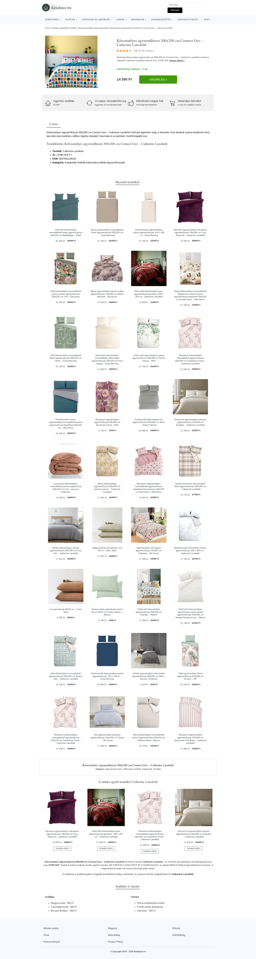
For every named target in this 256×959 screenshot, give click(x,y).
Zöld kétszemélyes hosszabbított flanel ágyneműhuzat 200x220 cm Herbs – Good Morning (65, 358)
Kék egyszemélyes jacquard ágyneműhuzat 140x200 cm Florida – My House (107, 737)
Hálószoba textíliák (85, 28)
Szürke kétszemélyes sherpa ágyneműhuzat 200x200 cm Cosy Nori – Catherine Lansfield (65, 550)
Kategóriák (64, 28)
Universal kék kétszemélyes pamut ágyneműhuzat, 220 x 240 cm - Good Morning (107, 676)
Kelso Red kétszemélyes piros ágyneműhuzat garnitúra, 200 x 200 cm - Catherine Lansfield (148, 294)
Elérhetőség (178, 935)
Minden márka (51, 928)
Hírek (46, 935)
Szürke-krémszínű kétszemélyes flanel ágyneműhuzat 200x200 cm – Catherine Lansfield (190, 486)
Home (47, 28)
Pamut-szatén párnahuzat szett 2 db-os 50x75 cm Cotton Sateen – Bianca (107, 612)
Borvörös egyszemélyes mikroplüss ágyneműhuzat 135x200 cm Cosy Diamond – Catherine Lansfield (190, 232)
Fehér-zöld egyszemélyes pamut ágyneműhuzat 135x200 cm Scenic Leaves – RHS (148, 358)
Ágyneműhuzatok (101, 28)
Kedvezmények (52, 942)
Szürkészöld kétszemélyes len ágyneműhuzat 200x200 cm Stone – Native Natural (149, 422)
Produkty (54, 28)
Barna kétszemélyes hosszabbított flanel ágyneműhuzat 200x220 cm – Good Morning (107, 232)
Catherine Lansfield (135, 60)
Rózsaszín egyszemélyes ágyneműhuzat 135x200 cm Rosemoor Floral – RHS (107, 422)
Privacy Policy (115, 942)
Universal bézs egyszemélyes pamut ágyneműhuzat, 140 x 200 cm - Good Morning (148, 232)
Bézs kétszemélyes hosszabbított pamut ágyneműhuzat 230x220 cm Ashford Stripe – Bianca (148, 737)
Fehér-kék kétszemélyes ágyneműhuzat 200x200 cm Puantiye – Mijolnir (149, 612)
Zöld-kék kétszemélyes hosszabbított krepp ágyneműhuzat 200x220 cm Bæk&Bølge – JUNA (65, 232)
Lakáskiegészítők (161, 19)
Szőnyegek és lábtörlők (96, 19)
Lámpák (120, 19)
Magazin (112, 928)
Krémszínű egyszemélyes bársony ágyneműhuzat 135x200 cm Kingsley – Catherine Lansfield (190, 422)
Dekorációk (137, 19)
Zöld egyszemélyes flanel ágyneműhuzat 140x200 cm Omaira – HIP (190, 676)
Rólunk (176, 928)
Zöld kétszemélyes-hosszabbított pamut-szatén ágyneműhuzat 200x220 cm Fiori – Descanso (65, 294)
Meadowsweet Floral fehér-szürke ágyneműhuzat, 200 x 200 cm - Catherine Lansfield (190, 550)
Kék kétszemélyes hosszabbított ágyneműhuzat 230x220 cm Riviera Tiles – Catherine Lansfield (65, 676)
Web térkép (114, 935)
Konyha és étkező (187, 19)
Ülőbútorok (51, 19)
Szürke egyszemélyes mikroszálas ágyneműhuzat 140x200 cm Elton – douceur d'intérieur (148, 676)
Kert (206, 19)
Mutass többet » (177, 60)
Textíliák (70, 19)
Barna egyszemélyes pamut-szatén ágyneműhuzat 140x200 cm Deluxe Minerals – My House (107, 294)
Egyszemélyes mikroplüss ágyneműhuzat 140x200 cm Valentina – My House (149, 550)
